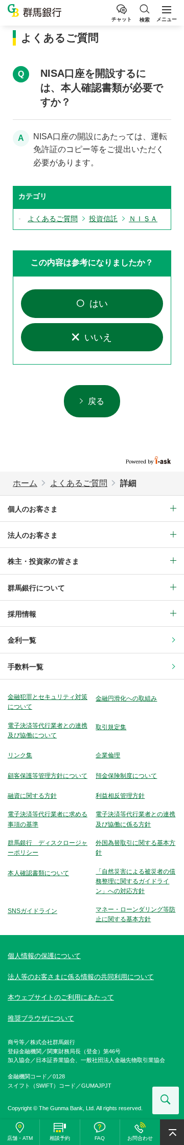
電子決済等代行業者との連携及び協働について (47, 730)
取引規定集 (111, 727)
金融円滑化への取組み (126, 698)
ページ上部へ (172, 1132)
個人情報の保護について (44, 956)
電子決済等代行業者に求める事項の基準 (47, 819)
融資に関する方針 (32, 795)
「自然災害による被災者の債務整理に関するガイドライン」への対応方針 (135, 881)
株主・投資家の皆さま (43, 561)
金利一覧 (22, 640)
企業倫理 (108, 755)
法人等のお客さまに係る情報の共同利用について (81, 977)
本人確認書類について (38, 873)
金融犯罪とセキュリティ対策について (47, 701)
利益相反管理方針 (120, 795)
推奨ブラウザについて (41, 1018)
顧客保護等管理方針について (47, 775)
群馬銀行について (36, 588)
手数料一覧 (25, 667)
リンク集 (20, 755)
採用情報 (22, 614)
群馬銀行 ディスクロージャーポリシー (47, 847)
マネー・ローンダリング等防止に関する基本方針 (135, 914)
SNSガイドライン (32, 911)
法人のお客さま (33, 535)
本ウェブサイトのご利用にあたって (61, 997)
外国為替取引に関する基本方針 (135, 847)
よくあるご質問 (78, 483)
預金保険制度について (126, 775)
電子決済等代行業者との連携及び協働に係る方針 (135, 819)
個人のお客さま (33, 509)
